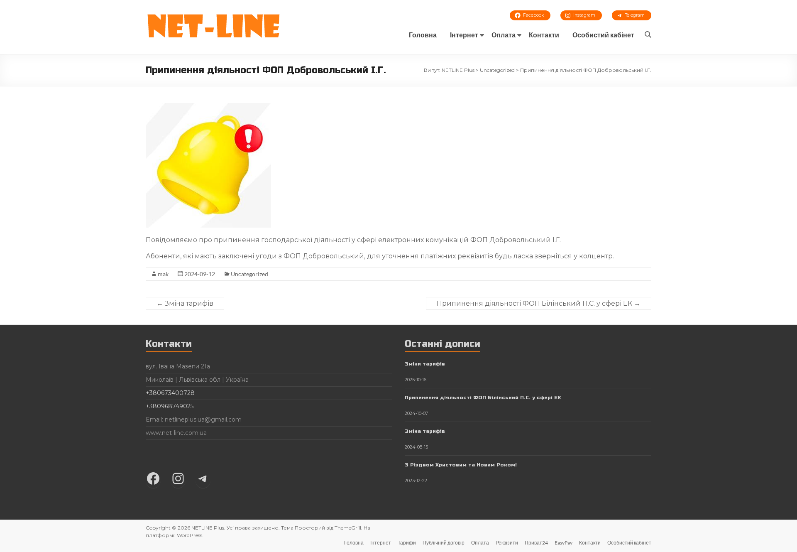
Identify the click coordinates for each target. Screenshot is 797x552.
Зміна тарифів (184, 303)
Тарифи (407, 543)
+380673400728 (170, 393)
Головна (423, 35)
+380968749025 (169, 406)
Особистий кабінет (603, 35)
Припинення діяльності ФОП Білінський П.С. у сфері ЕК (539, 303)
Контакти (544, 35)
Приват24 (536, 543)
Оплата (503, 35)
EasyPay (563, 543)
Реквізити (507, 543)
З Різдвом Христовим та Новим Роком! (461, 465)
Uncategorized (249, 273)
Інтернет (464, 35)
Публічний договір (444, 543)
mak (163, 273)
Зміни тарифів (425, 364)
